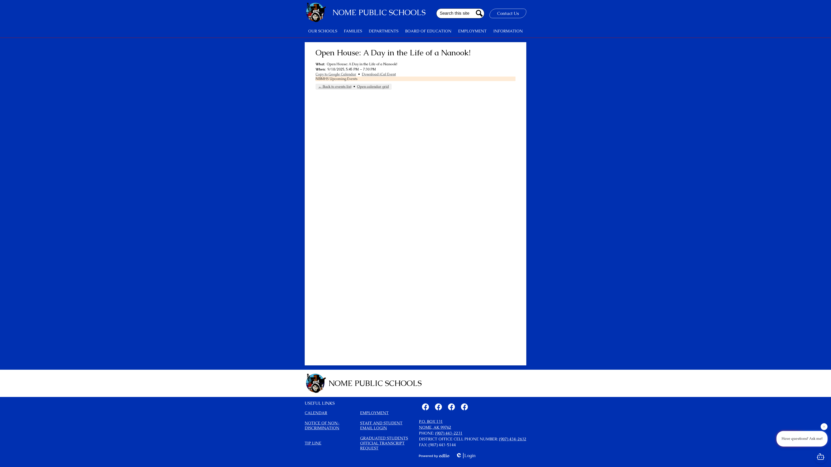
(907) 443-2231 (448, 433)
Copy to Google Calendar (336, 74)
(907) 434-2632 (512, 439)
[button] (322, 31)
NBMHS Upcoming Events (337, 79)
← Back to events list (334, 86)
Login (470, 455)
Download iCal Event (379, 74)
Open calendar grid (373, 86)
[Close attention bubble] (824, 426)
